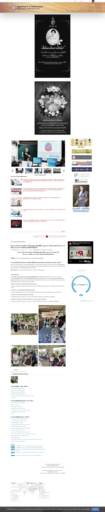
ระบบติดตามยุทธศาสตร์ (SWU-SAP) (18, 441)
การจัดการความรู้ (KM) (31, 489)
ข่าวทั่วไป (35, 249)
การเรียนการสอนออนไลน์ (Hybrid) (18, 402)
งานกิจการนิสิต (15, 495)
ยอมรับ (95, 509)
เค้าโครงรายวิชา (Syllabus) (16, 406)
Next (64, 171)
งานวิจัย (42, 487)
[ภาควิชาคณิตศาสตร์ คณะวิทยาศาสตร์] (28, 7)
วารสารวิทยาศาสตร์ (45, 495)
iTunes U (12, 413)
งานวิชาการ (14, 494)
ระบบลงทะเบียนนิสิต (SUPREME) (17, 392)
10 (56, 236)
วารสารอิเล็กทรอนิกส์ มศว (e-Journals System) (20, 410)
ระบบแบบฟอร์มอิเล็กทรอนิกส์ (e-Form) (18, 426)
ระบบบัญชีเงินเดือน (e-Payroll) (17, 422)
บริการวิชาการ (43, 249)
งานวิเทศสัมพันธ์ (15, 497)
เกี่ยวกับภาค (89, 10)
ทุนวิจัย (42, 488)
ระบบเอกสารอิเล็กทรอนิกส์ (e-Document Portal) (20, 424)
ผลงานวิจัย (43, 489)
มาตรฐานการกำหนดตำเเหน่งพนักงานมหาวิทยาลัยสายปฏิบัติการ (29, 455)
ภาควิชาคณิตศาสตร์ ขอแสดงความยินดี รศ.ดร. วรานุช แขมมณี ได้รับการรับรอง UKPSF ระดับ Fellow (38, 213)
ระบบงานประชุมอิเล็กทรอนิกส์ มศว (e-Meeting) (20, 428)
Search (93, 1)
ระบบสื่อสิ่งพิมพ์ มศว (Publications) (18, 408)
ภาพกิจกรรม (14, 498)
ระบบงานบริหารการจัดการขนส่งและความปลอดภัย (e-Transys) (23, 433)
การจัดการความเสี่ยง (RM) (31, 488)
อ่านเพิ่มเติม (87, 509)
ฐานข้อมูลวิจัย (43, 491)
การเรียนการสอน (81, 10)
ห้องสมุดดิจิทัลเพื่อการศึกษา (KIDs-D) (18, 412)
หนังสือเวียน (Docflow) (15, 437)
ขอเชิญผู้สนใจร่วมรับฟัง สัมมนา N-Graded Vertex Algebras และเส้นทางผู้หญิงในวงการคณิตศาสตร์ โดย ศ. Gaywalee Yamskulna (38, 202)
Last (63, 236)
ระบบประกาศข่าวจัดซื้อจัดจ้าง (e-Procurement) (20, 432)
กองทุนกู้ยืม (13, 397)
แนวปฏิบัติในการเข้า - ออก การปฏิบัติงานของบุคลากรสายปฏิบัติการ (29, 447)
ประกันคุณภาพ (29, 487)
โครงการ (39, 249)
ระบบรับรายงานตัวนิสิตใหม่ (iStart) (18, 390)
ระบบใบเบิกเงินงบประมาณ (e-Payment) (19, 420)
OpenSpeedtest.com (90, 300)
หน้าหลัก (73, 10)
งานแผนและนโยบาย (16, 489)
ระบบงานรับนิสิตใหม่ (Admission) (17, 388)
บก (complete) (49, 249)
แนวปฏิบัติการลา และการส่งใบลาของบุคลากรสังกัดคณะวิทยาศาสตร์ (29, 446)
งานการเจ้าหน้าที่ (15, 487)
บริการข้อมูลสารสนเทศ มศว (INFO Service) (20, 435)
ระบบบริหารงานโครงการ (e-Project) (18, 430)
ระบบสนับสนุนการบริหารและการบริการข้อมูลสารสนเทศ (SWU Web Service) (26, 439)
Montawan (16, 249)
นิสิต (67, 10)
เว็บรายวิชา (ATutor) (15, 404)
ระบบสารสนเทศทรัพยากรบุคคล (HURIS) (19, 419)
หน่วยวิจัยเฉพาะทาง (45, 497)
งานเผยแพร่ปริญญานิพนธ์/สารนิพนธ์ (18, 394)
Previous (12, 171)
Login (75, 1)
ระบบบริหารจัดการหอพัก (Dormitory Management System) (23, 395)
